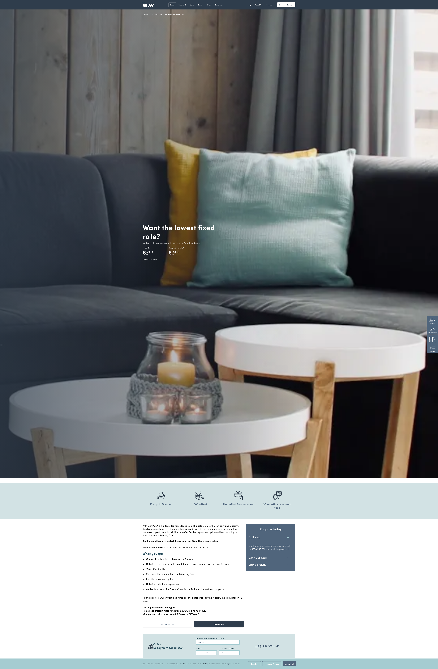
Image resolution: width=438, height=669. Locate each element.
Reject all (254, 663)
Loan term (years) (226, 648)
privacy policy (234, 663)
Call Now (254, 537)
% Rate (199, 648)
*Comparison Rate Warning (150, 259)
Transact (182, 4)
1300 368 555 (259, 549)
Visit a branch (257, 564)
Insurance (219, 4)
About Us (258, 4)
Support (269, 4)
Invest (200, 4)
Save (192, 4)
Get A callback (258, 557)
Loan (172, 4)
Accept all (289, 663)
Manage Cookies (272, 663)
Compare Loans (167, 624)
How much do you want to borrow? (210, 638)
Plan (209, 4)
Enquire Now (219, 624)
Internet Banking (286, 4)
